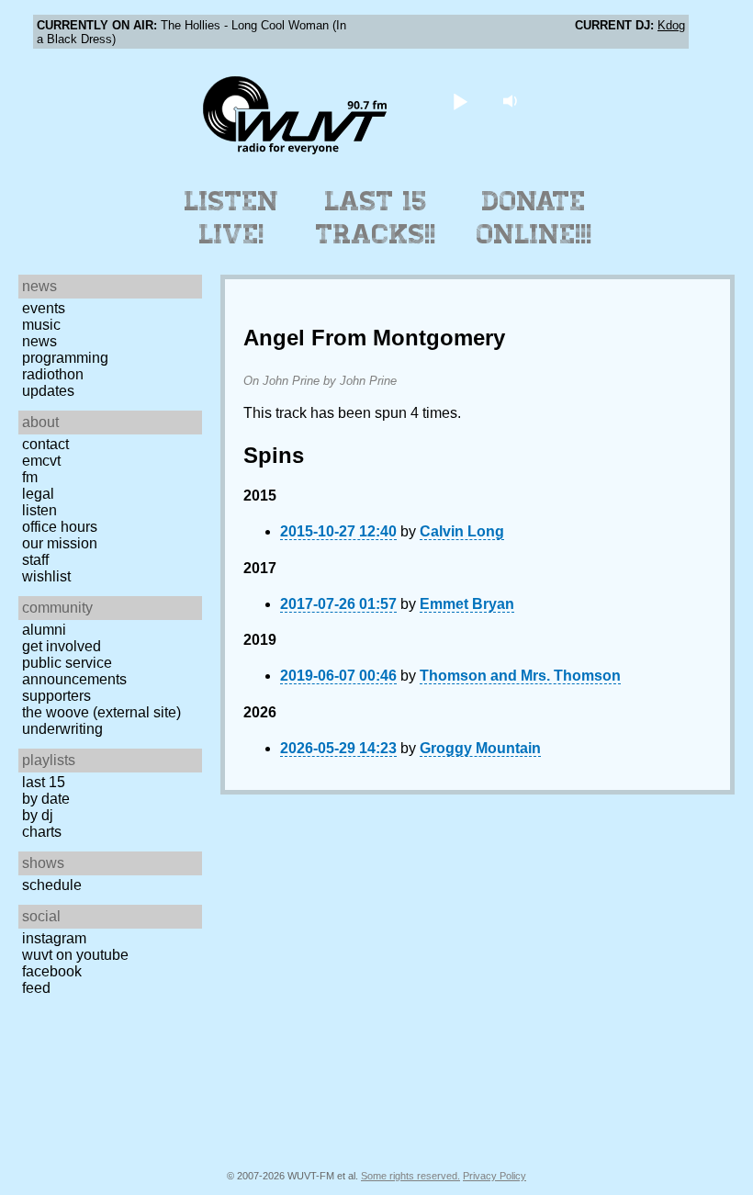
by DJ (37, 815)
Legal (38, 494)
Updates (48, 391)
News (39, 341)
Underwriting (62, 729)
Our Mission (59, 543)
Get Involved (61, 646)
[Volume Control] (513, 100)
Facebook (52, 971)
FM (30, 477)
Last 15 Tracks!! (376, 218)
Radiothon (53, 374)
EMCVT (41, 460)
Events (43, 308)
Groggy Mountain (480, 748)
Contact (45, 444)
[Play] (460, 100)
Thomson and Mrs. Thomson (520, 675)
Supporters (56, 696)
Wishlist (46, 576)
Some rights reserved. (410, 1175)
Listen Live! (232, 218)
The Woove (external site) (101, 712)
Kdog (671, 25)
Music (41, 325)
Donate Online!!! (534, 218)
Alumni (44, 629)
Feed (36, 988)
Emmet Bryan (467, 604)
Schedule (52, 885)
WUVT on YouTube (75, 955)
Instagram (54, 938)
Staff (35, 560)
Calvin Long (462, 531)
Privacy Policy (494, 1175)
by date (46, 798)
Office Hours (59, 527)
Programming (65, 358)
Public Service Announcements (74, 671)
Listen (39, 510)
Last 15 (43, 782)
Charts (42, 832)
